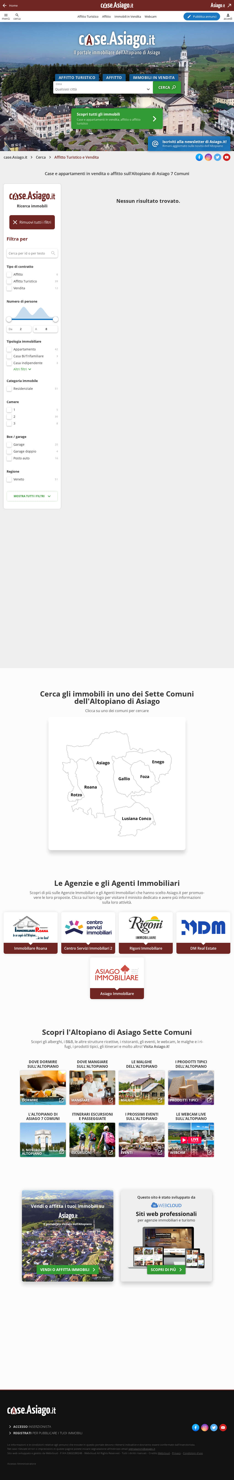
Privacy (176, 1453)
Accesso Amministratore (21, 1463)
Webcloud (164, 1453)
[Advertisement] (32, 584)
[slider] (9, 319)
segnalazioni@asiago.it (141, 1448)
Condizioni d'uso (193, 1453)
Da (10, 329)
